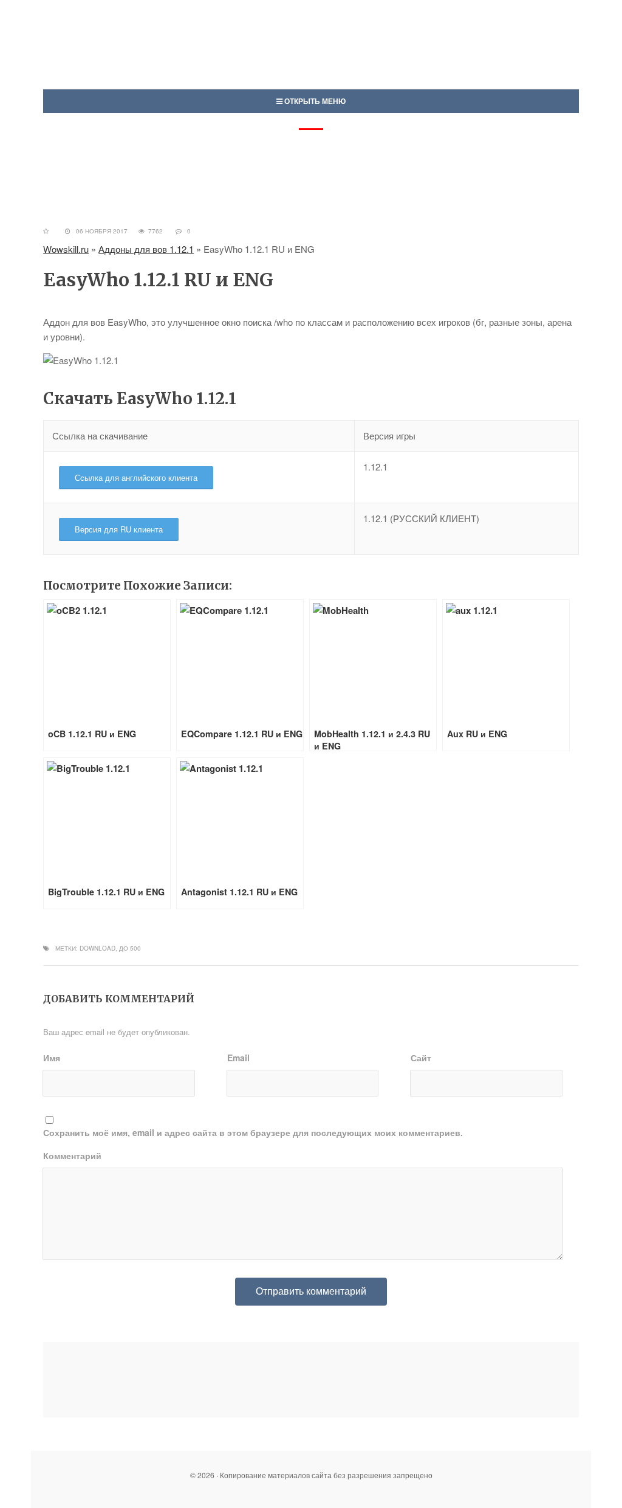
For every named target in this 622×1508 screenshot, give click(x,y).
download (97, 948)
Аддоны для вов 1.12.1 (146, 249)
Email (238, 1058)
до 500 (130, 948)
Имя (51, 1058)
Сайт (421, 1058)
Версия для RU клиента (119, 529)
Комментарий (72, 1155)
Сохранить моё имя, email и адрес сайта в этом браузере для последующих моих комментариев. (253, 1132)
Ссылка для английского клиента (136, 477)
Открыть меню (314, 100)
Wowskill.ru (66, 249)
